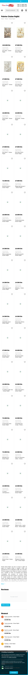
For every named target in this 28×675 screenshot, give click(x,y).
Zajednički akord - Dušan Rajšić (6, 322)
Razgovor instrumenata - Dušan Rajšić (20, 560)
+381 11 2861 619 (22, 6)
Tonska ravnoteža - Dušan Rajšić (7, 221)
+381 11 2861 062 (22, 4)
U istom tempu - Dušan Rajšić (6, 526)
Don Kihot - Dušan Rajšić (6, 51)
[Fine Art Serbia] (7, 5)
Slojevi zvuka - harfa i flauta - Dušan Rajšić (20, 526)
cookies (17, 654)
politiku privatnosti (12, 657)
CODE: (3, 49)
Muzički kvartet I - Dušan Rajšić (6, 187)
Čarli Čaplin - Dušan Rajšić (7, 119)
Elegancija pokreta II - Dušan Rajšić (20, 187)
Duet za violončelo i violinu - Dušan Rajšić (20, 458)
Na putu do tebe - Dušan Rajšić (19, 356)
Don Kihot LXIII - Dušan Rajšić (19, 51)
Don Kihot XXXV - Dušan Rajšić (19, 153)
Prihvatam (13, 672)
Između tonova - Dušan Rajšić (19, 492)
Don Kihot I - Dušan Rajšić (7, 153)
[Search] (17, 10)
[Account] (22, 10)
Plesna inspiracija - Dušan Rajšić (7, 254)
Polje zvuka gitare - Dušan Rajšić (20, 390)
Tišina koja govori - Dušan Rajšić (7, 288)
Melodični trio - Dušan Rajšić (6, 458)
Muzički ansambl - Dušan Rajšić (19, 254)
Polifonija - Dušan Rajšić (19, 288)
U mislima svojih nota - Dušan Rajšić (7, 390)
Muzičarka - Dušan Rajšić (19, 119)
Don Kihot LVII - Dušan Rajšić (19, 85)
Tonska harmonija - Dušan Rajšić (20, 221)
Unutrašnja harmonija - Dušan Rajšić (19, 424)
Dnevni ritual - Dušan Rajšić (7, 560)
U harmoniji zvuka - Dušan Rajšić (7, 424)
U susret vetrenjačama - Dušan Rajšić (6, 492)
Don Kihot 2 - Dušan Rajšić (7, 85)
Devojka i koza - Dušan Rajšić (6, 356)
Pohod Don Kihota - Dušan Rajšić (20, 322)
